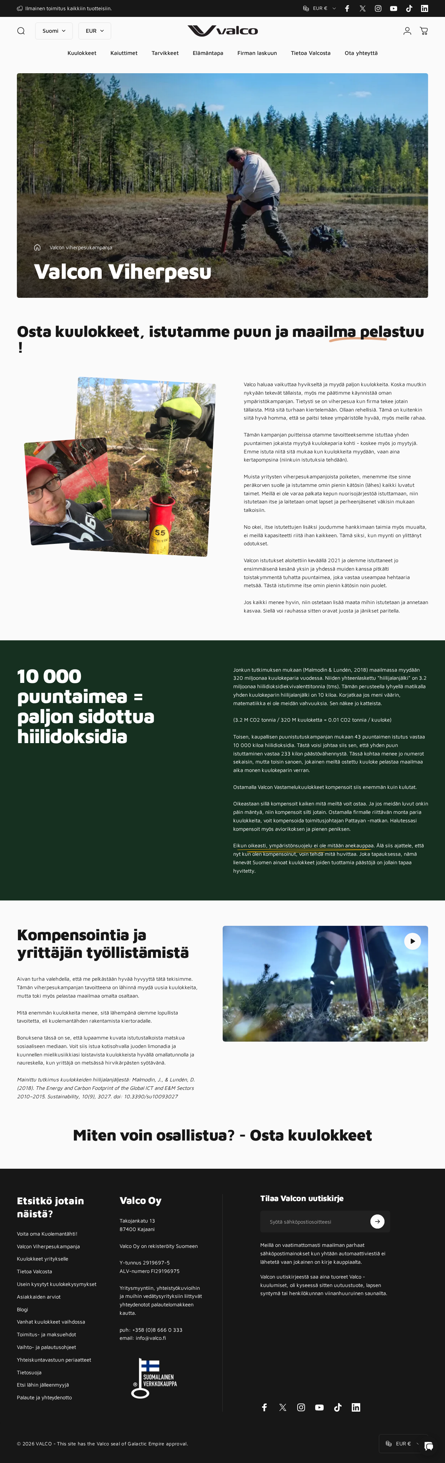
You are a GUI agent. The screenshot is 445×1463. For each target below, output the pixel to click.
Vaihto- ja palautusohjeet (46, 1347)
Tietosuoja (29, 1372)
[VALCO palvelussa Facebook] (347, 8)
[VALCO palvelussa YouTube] (393, 8)
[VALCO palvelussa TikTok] (409, 8)
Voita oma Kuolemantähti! (47, 1234)
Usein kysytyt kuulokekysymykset (56, 1284)
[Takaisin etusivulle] (37, 247)
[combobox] (320, 8)
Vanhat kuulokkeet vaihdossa (51, 1322)
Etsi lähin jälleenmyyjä (43, 1385)
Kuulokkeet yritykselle (42, 1259)
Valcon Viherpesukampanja (48, 1246)
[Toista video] (325, 984)
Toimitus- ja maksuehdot (46, 1334)
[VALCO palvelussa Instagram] (378, 8)
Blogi (22, 1309)
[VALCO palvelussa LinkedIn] (424, 8)
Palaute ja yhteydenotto (44, 1397)
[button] (412, 941)
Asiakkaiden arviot (39, 1297)
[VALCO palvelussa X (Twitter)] (362, 8)
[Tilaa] (377, 1221)
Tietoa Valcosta (34, 1271)
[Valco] (428, 1446)
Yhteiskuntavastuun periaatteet (54, 1360)
